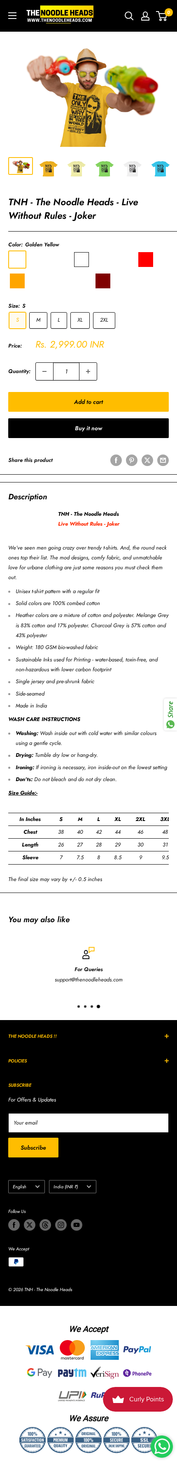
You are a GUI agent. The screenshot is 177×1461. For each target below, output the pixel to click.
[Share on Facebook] (116, 460)
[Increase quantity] (88, 371)
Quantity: (19, 371)
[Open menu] (12, 15)
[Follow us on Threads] (45, 1225)
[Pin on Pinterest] (131, 460)
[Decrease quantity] (44, 371)
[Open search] (129, 16)
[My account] (145, 16)
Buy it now (88, 428)
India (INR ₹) (66, 1186)
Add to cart (88, 402)
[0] (162, 16)
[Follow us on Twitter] (29, 1225)
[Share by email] (163, 460)
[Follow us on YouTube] (76, 1225)
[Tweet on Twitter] (147, 460)
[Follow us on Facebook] (14, 1225)
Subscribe (33, 1147)
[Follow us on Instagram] (61, 1225)
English (19, 1186)
